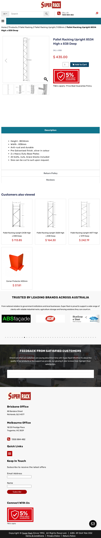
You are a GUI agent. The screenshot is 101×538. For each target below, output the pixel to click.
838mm (61, 27)
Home (4, 27)
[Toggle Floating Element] (93, 523)
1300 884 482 (18, 439)
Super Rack (27, 533)
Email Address (14, 473)
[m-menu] (3, 21)
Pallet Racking (25, 27)
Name (10, 483)
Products (13, 27)
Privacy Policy (53, 536)
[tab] (50, 130)
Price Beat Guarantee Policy (79, 86)
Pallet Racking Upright (45, 27)
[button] (46, 60)
